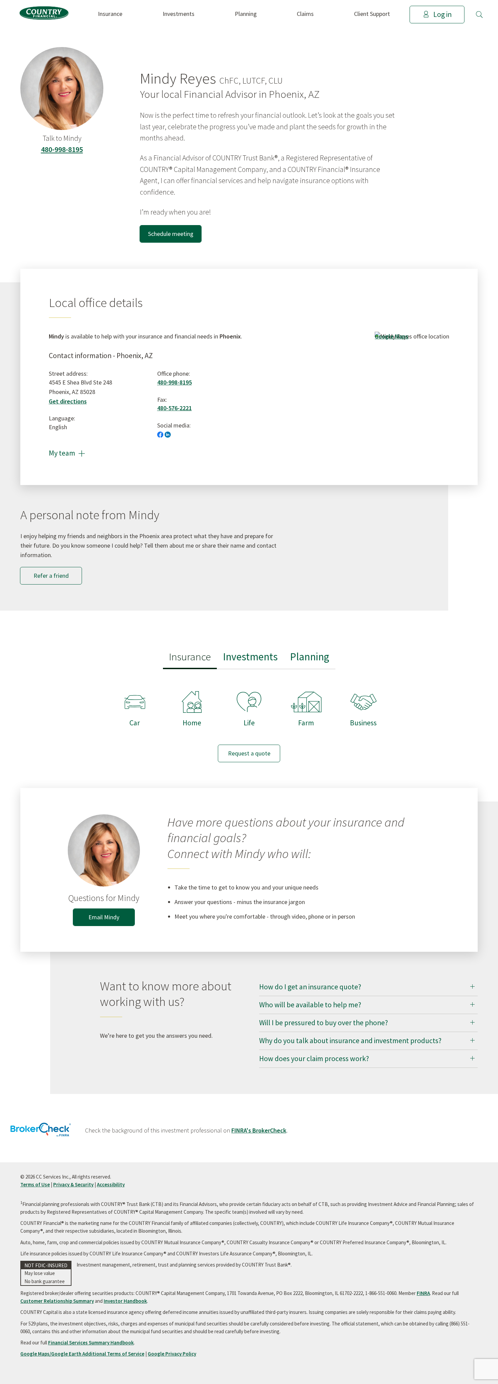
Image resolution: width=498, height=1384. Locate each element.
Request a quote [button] (249, 753)
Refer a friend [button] (51, 575)
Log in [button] (442, 14)
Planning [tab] (309, 656)
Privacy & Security (73, 1184)
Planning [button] (246, 14)
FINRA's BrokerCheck (258, 1130)
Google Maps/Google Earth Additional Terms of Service (82, 1353)
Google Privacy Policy (172, 1353)
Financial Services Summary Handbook (91, 1342)
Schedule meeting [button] (170, 234)
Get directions (68, 401)
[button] (479, 14)
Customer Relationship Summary (57, 1301)
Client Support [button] (372, 14)
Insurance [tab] (190, 656)
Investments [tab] (250, 656)
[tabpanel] (249, 720)
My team (67, 453)
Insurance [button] (110, 14)
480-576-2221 (174, 408)
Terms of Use (35, 1184)
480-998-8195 (62, 149)
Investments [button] (178, 14)
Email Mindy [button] (103, 917)
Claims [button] (305, 14)
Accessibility (111, 1184)
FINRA (423, 1293)
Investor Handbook (125, 1301)
